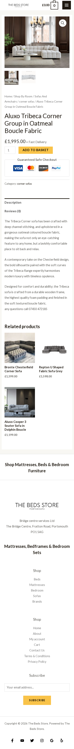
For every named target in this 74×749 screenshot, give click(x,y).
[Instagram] (42, 740)
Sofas (37, 596)
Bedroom (37, 590)
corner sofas (26, 101)
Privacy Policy (37, 661)
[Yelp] (62, 740)
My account (37, 639)
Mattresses (37, 585)
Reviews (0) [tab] (13, 211)
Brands (37, 601)
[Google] (52, 740)
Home (8, 96)
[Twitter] (32, 740)
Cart (37, 644)
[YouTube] (22, 740)
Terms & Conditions (37, 656)
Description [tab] (13, 202)
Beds (37, 579)
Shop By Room (23, 96)
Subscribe (37, 700)
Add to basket (36, 150)
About (37, 633)
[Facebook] (12, 740)
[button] (62, 23)
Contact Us (37, 650)
